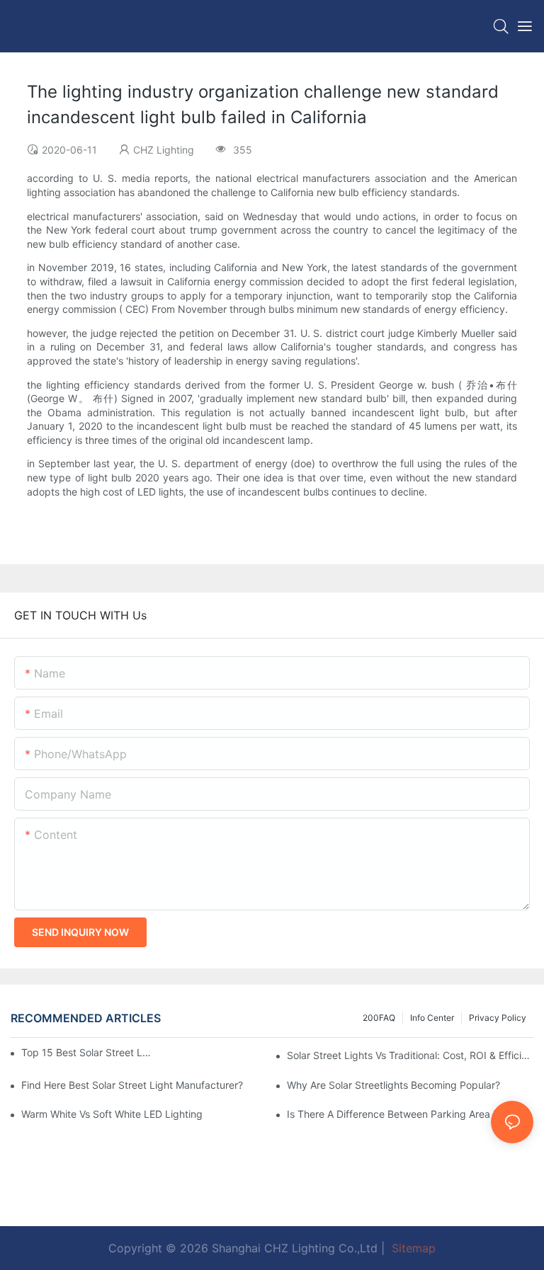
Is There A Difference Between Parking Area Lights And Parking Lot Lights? (410, 1114)
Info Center (432, 1017)
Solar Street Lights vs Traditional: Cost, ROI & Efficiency (410, 1055)
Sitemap (412, 1248)
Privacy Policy (497, 1017)
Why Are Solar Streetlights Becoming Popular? (393, 1085)
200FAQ (379, 1017)
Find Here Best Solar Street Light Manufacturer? (132, 1085)
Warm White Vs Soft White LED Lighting (112, 1114)
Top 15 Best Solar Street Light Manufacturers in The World (86, 1052)
